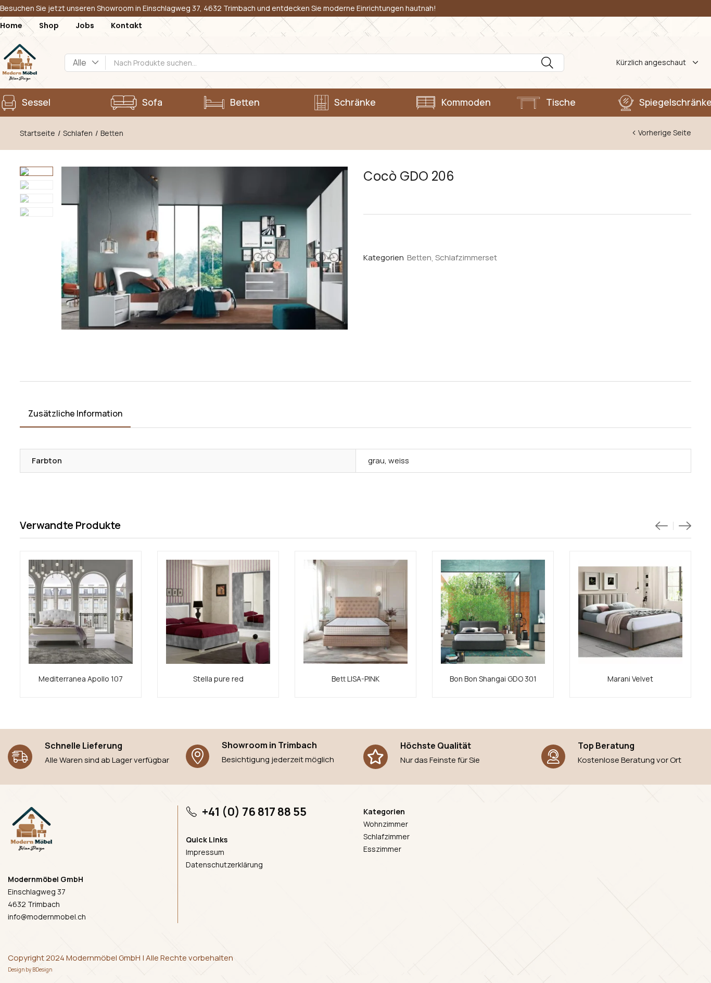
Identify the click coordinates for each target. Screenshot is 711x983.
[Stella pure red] (218, 612)
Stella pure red (218, 679)
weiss (398, 460)
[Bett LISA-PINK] (355, 612)
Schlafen (78, 133)
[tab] (75, 414)
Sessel (36, 102)
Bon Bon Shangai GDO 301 (493, 679)
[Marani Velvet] (630, 612)
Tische (561, 102)
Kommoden (466, 102)
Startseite (37, 133)
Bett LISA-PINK (355, 679)
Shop (49, 25)
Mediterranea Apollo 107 (81, 679)
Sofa (152, 102)
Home (11, 25)
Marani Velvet (630, 679)
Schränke (355, 102)
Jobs (84, 25)
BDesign (42, 969)
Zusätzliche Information (75, 413)
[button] (85, 63)
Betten (245, 102)
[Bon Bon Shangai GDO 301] (493, 612)
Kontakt (126, 25)
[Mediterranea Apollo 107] (81, 612)
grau (376, 460)
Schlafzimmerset (466, 258)
